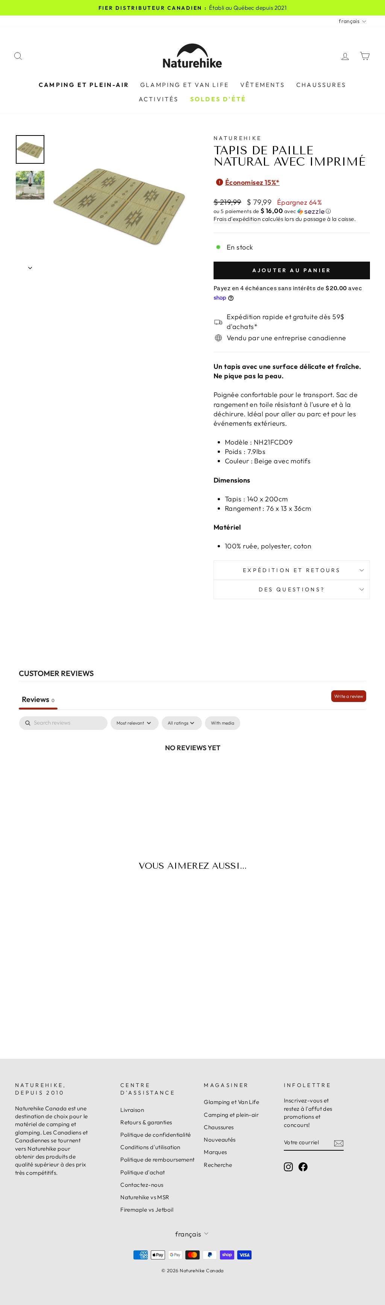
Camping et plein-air (84, 84)
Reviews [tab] (38, 699)
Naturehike (238, 138)
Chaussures (321, 84)
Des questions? (292, 589)
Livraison (132, 1109)
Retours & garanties (146, 1122)
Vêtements (262, 84)
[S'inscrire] (339, 1142)
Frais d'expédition (237, 218)
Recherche (218, 1164)
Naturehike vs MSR (145, 1197)
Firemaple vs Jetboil (146, 1209)
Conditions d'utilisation (150, 1147)
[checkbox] (222, 723)
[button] (292, 211)
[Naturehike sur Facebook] (303, 1166)
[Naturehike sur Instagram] (288, 1166)
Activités (159, 99)
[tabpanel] (192, 773)
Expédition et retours (292, 570)
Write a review (348, 696)
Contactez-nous (141, 1184)
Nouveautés (220, 1139)
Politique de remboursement (157, 1159)
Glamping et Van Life (184, 84)
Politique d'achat (142, 1172)
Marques (215, 1152)
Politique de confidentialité (155, 1134)
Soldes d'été (218, 99)
